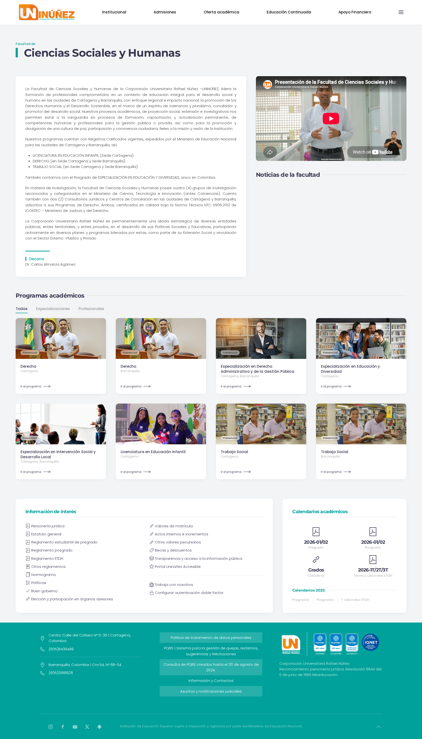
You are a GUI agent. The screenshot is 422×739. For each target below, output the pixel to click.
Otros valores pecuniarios (178, 542)
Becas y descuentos (173, 550)
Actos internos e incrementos (181, 534)
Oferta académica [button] (221, 12)
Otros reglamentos (48, 566)
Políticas (38, 582)
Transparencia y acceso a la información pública (198, 558)
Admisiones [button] (165, 12)
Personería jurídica (47, 526)
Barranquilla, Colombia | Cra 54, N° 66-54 (85, 664)
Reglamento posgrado (52, 550)
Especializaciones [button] (53, 308)
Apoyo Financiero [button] (354, 12)
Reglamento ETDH (47, 558)
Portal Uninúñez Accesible (178, 566)
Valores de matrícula (174, 526)
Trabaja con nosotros (174, 584)
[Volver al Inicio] (47, 12)
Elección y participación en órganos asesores (72, 599)
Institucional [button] (114, 12)
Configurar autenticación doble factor (189, 592)
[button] (401, 12)
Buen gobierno (44, 590)
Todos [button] (22, 308)
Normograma (43, 574)
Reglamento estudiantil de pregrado (64, 542)
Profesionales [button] (91, 308)
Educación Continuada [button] (289, 12)
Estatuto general (46, 534)
